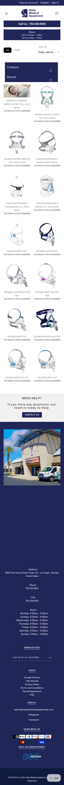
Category (13, 67)
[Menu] (6, 13)
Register (45, 2)
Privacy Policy (32, 684)
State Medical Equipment (35, 777)
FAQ (32, 694)
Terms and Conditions (32, 687)
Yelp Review (32, 681)
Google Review (32, 677)
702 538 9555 (32, 588)
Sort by (43, 47)
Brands (11, 77)
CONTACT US (32, 415)
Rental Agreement (32, 691)
